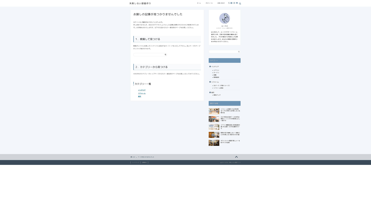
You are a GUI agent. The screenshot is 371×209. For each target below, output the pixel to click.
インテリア (142, 90)
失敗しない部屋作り (140, 3)
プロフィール (209, 3)
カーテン (216, 72)
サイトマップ (135, 162)
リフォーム (142, 93)
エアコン (216, 70)
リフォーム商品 (218, 88)
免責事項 (144, 162)
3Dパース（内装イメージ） (222, 85)
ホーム (199, 3)
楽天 (139, 96)
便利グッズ (217, 95)
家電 (215, 75)
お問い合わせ (221, 3)
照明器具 (216, 77)
